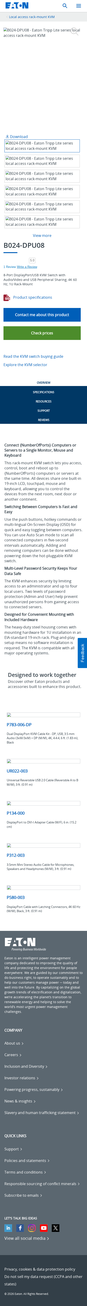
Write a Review (27, 267)
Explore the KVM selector (25, 364)
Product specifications (32, 297)
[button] (42, 333)
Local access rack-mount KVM (32, 17)
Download (18, 136)
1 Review (9, 267)
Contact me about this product (42, 314)
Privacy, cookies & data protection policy (39, 1269)
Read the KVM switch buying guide (33, 356)
